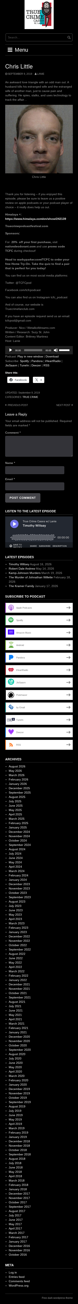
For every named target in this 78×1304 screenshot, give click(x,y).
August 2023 (17, 901)
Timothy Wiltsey (19, 564)
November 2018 (19, 1145)
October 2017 (18, 1202)
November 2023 (19, 888)
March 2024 (17, 871)
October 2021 (18, 993)
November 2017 (19, 1198)
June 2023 (16, 910)
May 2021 (15, 1015)
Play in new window (30, 356)
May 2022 (15, 962)
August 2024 (17, 849)
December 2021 (19, 984)
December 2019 (19, 1089)
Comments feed (19, 1281)
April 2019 (15, 1123)
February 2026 (18, 779)
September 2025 (20, 792)
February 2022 (18, 975)
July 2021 (15, 1006)
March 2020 (17, 1076)
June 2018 (16, 1167)
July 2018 (15, 1163)
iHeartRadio (53, 361)
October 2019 (18, 1097)
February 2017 (18, 1237)
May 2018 (15, 1171)
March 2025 (17, 818)
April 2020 (15, 1071)
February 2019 (18, 1132)
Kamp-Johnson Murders (25, 573)
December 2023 (19, 884)
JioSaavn (11, 365)
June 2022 (16, 958)
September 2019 (20, 1102)
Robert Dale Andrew (22, 568)
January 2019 (18, 1137)
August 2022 (17, 953)
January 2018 (18, 1189)
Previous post (18, 405)
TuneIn (24, 365)
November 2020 (19, 1041)
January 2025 (18, 827)
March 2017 (17, 1232)
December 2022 (19, 936)
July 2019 (15, 1110)
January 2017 (18, 1241)
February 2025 (18, 823)
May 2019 (15, 1119)
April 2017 (15, 1228)
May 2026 (15, 770)
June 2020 (16, 1062)
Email (10, 479)
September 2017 (20, 1206)
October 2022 (18, 945)
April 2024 (15, 866)
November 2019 (19, 1093)
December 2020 (19, 1036)
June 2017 (16, 1219)
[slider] (65, 350)
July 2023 (15, 906)
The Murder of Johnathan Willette (31, 577)
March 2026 (17, 775)
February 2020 (18, 1080)
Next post (63, 405)
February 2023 (18, 927)
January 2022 (18, 980)
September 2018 (20, 1154)
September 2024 (20, 844)
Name (10, 463)
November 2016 (19, 1250)
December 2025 (19, 788)
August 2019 (17, 1106)
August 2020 (17, 1054)
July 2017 (15, 1215)
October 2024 (18, 840)
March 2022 (17, 971)
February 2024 (18, 875)
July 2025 (15, 801)
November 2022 (19, 940)
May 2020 (15, 1067)
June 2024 (16, 858)
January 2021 (18, 1032)
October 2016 (18, 1254)
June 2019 (16, 1115)
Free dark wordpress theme (57, 1298)
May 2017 (15, 1224)
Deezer (36, 365)
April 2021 (15, 1019)
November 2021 (19, 988)
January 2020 (18, 1084)
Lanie (40, 73)
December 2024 (19, 831)
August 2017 (17, 1211)
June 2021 (16, 1010)
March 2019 (17, 1128)
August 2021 (17, 1001)
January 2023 (18, 932)
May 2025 (15, 810)
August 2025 (17, 797)
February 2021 (18, 1028)
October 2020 (18, 1045)
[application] (39, 350)
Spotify (24, 361)
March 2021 (17, 1023)
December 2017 (19, 1193)
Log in (13, 1272)
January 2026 (18, 783)
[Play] (11, 350)
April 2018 (15, 1176)
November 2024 (19, 836)
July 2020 (15, 1058)
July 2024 (15, 853)
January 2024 (18, 879)
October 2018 (18, 1150)
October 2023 (18, 892)
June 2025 (16, 805)
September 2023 (20, 897)
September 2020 (20, 1049)
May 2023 (15, 914)
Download (52, 356)
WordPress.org (18, 1285)
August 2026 (17, 766)
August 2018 (17, 1158)
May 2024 (15, 862)
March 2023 (17, 923)
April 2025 (15, 814)
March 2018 (17, 1180)
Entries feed (17, 1276)
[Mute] (56, 350)
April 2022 (15, 967)
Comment (13, 432)
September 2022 (20, 949)
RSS (46, 365)
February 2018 (18, 1185)
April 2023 (15, 919)
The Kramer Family (21, 586)
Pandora (37, 361)
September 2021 (20, 997)
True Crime (30, 397)
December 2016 (19, 1246)
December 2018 (19, 1141)
